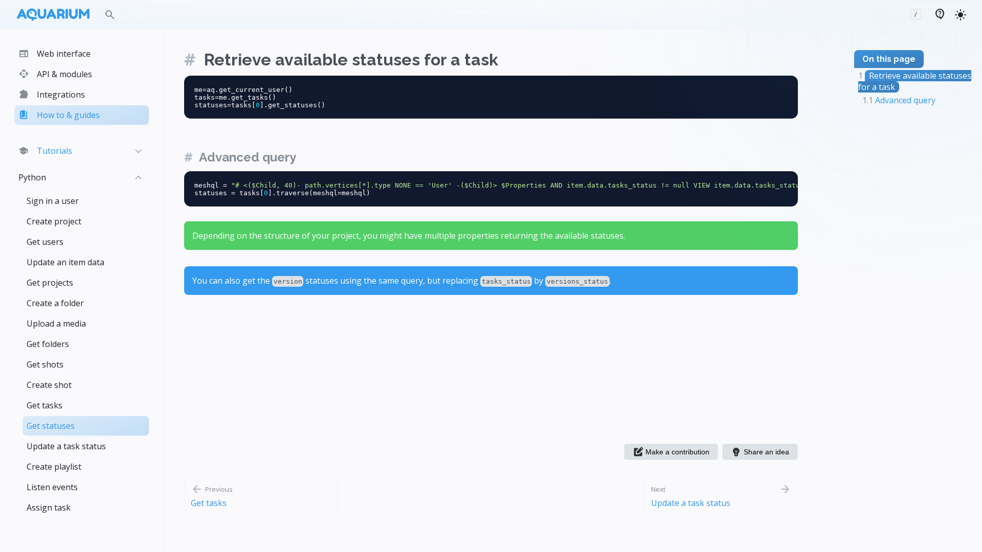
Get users (45, 241)
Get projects (50, 282)
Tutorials (45, 150)
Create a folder (55, 303)
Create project (54, 221)
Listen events (52, 487)
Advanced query (247, 157)
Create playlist (54, 466)
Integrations (51, 94)
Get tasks (44, 405)
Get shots (45, 364)
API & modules (55, 74)
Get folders (48, 344)
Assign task (49, 507)
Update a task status (66, 446)
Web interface (54, 54)
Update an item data (65, 262)
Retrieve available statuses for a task (351, 59)
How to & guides (59, 115)
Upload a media (56, 323)
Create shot (49, 384)
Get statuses (51, 425)
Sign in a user (53, 200)
